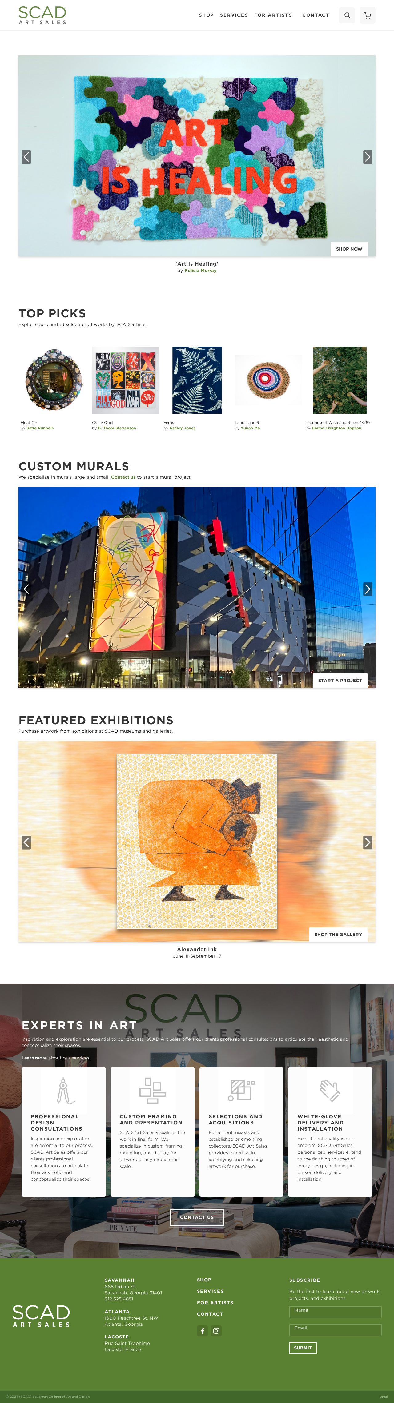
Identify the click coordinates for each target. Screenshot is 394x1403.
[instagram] (216, 1330)
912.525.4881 (119, 1298)
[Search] (347, 15)
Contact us (197, 1217)
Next (367, 157)
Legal (383, 1396)
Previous (26, 157)
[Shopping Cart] (368, 15)
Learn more (34, 1057)
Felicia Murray (201, 270)
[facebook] (202, 1330)
